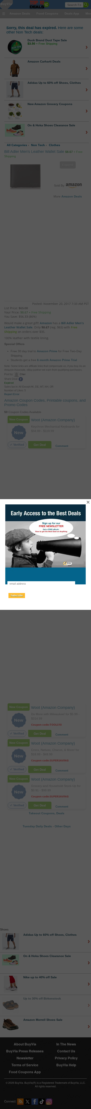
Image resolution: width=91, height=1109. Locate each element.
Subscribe (17, 595)
